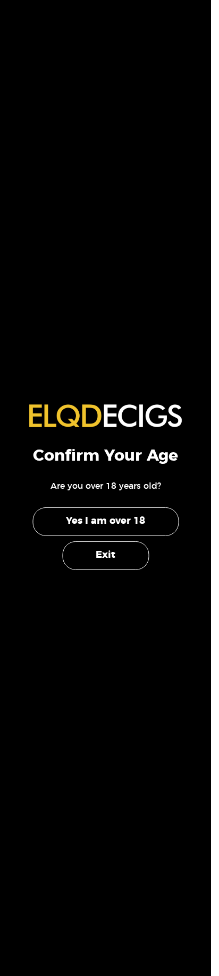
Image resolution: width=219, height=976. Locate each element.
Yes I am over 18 (105, 521)
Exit (105, 555)
